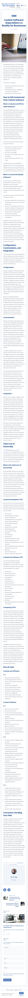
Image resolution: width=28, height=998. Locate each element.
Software (14, 15)
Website (5, 967)
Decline (21, 995)
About (20, 990)
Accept (21, 993)
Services (11, 990)
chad (11, 29)
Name (5, 958)
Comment (6, 947)
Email (5, 963)
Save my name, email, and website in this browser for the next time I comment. (13, 974)
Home (8, 990)
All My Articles (14, 879)
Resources (16, 990)
